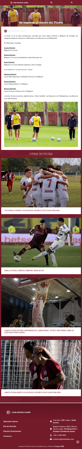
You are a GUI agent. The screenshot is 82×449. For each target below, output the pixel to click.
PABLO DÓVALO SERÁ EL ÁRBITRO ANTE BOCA (24, 271)
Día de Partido (9, 426)
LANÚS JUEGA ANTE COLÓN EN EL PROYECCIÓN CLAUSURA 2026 (32, 392)
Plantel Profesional (12, 431)
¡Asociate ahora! (10, 421)
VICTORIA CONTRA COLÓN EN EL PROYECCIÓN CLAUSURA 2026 (31, 210)
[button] (72, 3)
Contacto (7, 436)
